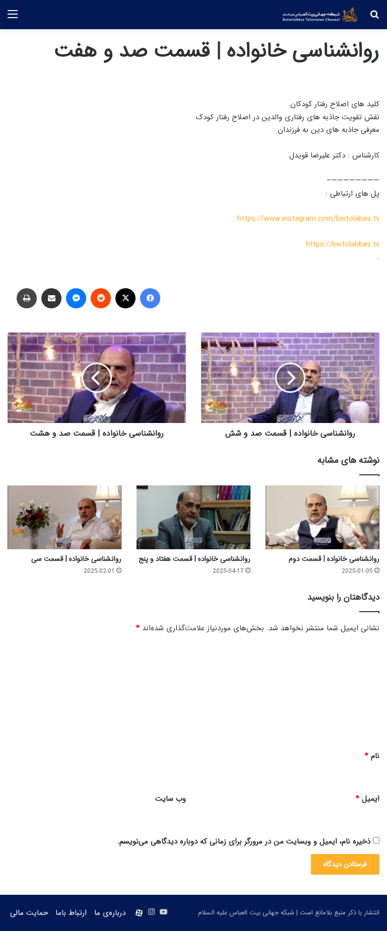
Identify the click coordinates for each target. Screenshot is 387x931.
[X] (125, 298)
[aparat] (139, 913)
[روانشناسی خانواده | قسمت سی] (64, 517)
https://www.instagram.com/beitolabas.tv (308, 219)
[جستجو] (374, 18)
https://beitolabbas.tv (342, 244)
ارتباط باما (71, 913)
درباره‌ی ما (109, 913)
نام (372, 756)
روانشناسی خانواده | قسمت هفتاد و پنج (194, 558)
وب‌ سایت (170, 799)
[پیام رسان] (76, 298)
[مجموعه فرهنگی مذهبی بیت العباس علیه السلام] (320, 14)
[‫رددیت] (101, 298)
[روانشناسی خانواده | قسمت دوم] (322, 517)
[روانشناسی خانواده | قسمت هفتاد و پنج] (193, 517)
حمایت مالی (29, 913)
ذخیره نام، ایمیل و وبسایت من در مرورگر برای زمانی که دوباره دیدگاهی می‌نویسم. (243, 841)
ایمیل (367, 799)
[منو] (13, 18)
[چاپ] (27, 298)
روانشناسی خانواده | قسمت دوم (334, 558)
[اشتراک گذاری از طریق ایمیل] (51, 298)
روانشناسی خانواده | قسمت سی (76, 558)
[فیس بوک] (150, 298)
